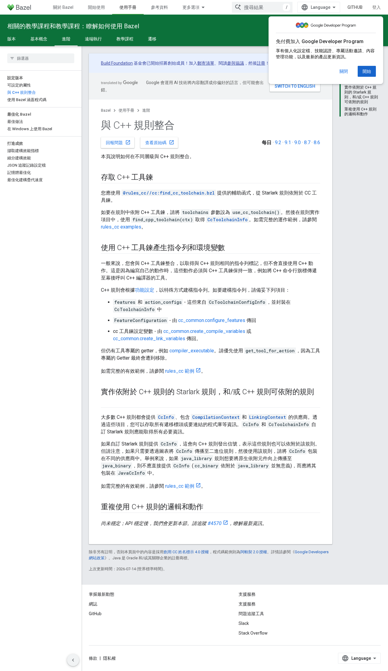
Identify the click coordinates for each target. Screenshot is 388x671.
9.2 (278, 142)
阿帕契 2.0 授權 (253, 552)
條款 (93, 658)
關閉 (344, 71)
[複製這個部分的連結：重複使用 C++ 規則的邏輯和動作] (209, 507)
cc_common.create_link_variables (149, 338)
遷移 (152, 38)
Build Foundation (117, 63)
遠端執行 (93, 38)
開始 (367, 71)
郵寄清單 (205, 63)
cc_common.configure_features (211, 320)
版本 (11, 38)
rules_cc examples (121, 227)
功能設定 (144, 290)
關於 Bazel (63, 7)
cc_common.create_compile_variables (204, 331)
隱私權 (109, 658)
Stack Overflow (253, 633)
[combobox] (262, 7)
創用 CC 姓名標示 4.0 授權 (186, 552)
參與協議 (235, 63)
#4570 (215, 523)
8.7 (307, 142)
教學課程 (124, 38)
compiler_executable (191, 351)
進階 (66, 38)
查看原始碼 (159, 142)
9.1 (288, 142)
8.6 (317, 142)
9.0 (297, 142)
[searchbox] (40, 58)
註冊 (261, 63)
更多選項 (190, 7)
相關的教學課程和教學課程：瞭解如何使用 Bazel (73, 26)
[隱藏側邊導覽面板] (73, 660)
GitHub (355, 7)
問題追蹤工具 (251, 613)
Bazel (106, 110)
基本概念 (38, 38)
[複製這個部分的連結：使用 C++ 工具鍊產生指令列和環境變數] (231, 248)
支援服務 (247, 604)
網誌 (93, 604)
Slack (244, 623)
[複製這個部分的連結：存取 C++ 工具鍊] (159, 177)
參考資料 (159, 7)
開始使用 (96, 7)
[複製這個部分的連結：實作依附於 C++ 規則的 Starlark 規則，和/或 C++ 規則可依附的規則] (107, 402)
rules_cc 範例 (179, 371)
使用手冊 (127, 7)
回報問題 (118, 142)
